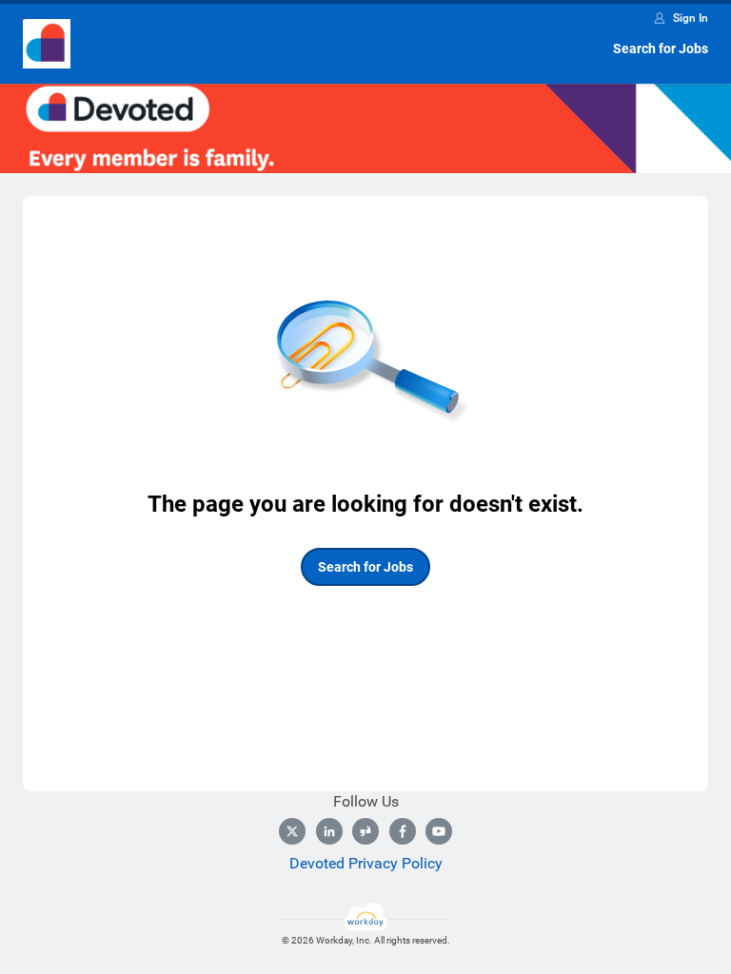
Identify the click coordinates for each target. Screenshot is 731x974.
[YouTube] (438, 831)
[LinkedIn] (329, 831)
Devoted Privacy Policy (366, 863)
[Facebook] (402, 831)
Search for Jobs (660, 48)
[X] (292, 831)
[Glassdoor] (365, 831)
